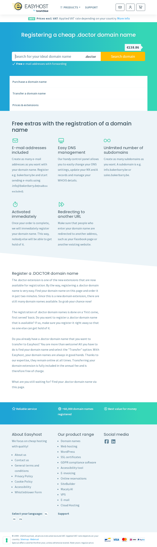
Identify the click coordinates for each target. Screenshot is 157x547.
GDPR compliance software (78, 462)
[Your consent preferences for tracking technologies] (6, 540)
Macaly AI (67, 489)
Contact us (22, 460)
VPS (63, 494)
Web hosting (69, 446)
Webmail (34, 539)
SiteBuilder (68, 484)
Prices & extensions (25, 105)
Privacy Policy (24, 476)
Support (91, 7)
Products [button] (71, 7)
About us (20, 455)
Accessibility (23, 487)
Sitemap (24, 539)
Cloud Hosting (70, 505)
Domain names (70, 441)
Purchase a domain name (29, 82)
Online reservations (74, 478)
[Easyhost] (33, 7)
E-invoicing (68, 473)
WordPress (68, 452)
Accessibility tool (72, 468)
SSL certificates (71, 457)
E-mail (65, 500)
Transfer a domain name (29, 93)
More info (123, 18)
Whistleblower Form (28, 492)
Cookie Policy (23, 481)
